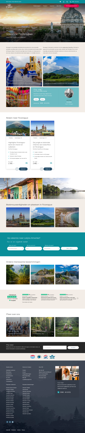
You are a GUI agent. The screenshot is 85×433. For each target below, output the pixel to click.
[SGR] (46, 356)
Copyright (8, 429)
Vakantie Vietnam (26, 398)
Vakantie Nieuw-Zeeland (28, 410)
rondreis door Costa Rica (68, 47)
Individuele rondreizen (10, 370)
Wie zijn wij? (41, 370)
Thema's (45, 5)
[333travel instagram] (10, 422)
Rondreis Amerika (10, 396)
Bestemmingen (37, 5)
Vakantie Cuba (26, 411)
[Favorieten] (60, 1)
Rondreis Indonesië (10, 395)
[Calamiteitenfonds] (39, 356)
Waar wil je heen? (12, 245)
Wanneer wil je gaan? (49, 245)
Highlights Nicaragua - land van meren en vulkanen (17, 145)
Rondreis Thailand (10, 389)
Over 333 (59, 5)
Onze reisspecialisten (43, 373)
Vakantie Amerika (26, 393)
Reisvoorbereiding (26, 375)
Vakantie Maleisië (26, 396)
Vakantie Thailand (26, 387)
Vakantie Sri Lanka (26, 400)
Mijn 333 (24, 377)
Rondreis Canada (9, 398)
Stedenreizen (9, 379)
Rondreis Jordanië (10, 415)
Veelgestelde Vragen (27, 373)
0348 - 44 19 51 (44, 103)
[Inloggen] (63, 1)
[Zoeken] (67, 1)
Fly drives (8, 377)
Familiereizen (9, 373)
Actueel (24, 372)
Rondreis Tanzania (10, 402)
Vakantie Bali (25, 389)
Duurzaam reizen (42, 377)
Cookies (19, 429)
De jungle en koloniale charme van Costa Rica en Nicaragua (42, 145)
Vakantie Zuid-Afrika (27, 391)
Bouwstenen (8, 372)
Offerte (42, 99)
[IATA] (52, 356)
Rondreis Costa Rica (10, 408)
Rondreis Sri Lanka (10, 411)
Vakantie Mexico (26, 404)
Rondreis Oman (9, 413)
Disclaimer (13, 429)
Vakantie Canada (26, 395)
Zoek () (69, 248)
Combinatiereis (9, 381)
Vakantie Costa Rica (27, 406)
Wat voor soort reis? (31, 245)
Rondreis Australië (10, 417)
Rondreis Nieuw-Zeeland (11, 387)
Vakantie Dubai (26, 408)
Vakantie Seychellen (27, 413)
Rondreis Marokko (10, 410)
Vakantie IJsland (26, 402)
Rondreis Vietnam (10, 400)
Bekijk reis (23, 168)
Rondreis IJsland (9, 404)
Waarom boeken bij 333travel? (45, 372)
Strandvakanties (9, 375)
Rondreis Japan (9, 393)
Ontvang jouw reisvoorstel (71, 5)
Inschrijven (73, 347)
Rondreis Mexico (9, 406)
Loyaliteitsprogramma (27, 379)
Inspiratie (52, 5)
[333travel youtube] (13, 422)
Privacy (23, 429)
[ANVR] (33, 356)
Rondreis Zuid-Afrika (10, 391)
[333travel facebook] (7, 422)
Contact (36, 99)
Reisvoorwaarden (42, 375)
